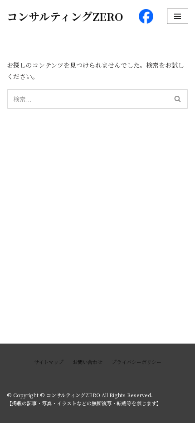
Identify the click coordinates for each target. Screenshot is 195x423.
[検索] (178, 99)
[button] (177, 98)
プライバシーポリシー (136, 361)
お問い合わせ (87, 361)
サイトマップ (48, 361)
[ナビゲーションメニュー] (177, 16)
